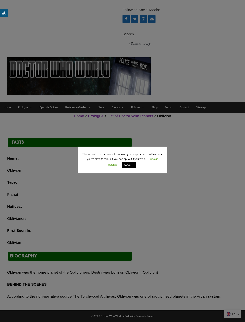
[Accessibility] (4, 13)
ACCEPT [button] (129, 165)
